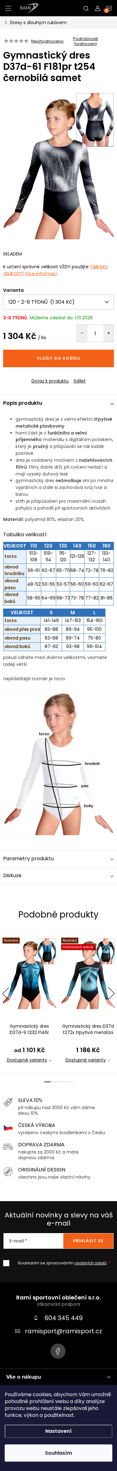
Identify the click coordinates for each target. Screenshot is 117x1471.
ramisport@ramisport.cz (63, 1331)
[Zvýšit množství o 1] (108, 333)
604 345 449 (64, 1318)
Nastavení (58, 1431)
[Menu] (8, 8)
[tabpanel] (29, 1002)
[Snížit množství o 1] (82, 333)
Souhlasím (58, 1453)
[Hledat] (86, 8)
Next (111, 993)
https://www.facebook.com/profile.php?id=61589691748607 (58, 1351)
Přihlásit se (88, 1241)
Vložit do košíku (58, 358)
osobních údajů (90, 1263)
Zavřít (37, 375)
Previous (5, 993)
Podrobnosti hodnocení (85, 41)
